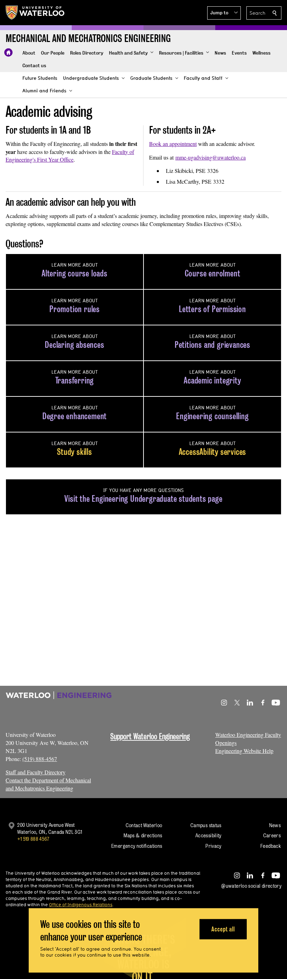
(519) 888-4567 (39, 758)
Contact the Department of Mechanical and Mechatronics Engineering (48, 784)
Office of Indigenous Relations (80, 904)
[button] (224, 13)
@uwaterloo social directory (251, 886)
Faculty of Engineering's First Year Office (70, 155)
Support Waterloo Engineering (150, 736)
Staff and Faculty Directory (35, 772)
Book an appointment (173, 143)
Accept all (223, 928)
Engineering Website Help (244, 750)
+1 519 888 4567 (33, 839)
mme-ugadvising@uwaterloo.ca (210, 157)
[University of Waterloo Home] (35, 13)
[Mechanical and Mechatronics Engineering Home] (8, 52)
